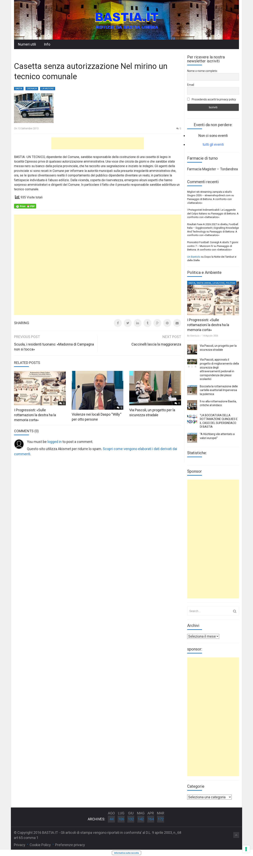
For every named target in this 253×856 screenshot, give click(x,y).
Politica (230, 283)
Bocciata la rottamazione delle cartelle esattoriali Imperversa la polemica (219, 390)
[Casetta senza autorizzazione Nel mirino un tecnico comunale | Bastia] (126, 19)
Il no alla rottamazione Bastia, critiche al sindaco (218, 403)
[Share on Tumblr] (147, 323)
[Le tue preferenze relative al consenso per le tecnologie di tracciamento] (246, 849)
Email (190, 84)
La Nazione (48, 89)
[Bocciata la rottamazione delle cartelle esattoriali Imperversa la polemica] (192, 390)
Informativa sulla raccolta (126, 853)
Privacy (19, 845)
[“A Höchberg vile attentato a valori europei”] (192, 438)
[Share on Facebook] (118, 323)
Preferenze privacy (70, 845)
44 (111, 819)
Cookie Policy (40, 845)
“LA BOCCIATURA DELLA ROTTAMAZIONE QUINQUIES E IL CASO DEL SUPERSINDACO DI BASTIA (219, 421)
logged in (54, 442)
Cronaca (32, 89)
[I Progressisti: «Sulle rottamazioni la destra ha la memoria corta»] (213, 298)
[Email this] (177, 323)
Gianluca (194, 335)
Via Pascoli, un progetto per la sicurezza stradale (218, 347)
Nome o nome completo (202, 70)
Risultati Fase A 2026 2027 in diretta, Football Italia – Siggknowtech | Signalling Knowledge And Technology (213, 228)
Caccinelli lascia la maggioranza (156, 344)
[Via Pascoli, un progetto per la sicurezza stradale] (192, 349)
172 (161, 819)
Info (47, 44)
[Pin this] (167, 323)
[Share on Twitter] (128, 323)
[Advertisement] (97, 143)
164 (151, 819)
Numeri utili (27, 44)
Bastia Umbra (204, 283)
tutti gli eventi (213, 144)
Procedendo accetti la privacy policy (213, 99)
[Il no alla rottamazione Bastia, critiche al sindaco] (192, 405)
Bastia (18, 89)
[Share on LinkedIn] (138, 323)
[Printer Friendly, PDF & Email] (25, 205)
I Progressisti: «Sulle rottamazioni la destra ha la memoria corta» (35, 415)
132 (131, 819)
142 (141, 819)
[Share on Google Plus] (157, 323)
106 (121, 819)
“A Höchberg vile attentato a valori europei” (217, 436)
